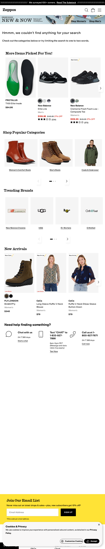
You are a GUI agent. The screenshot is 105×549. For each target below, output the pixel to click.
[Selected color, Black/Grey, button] (72, 101)
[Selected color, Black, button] (40, 101)
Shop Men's (95, 21)
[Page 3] (55, 181)
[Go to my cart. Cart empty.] (93, 10)
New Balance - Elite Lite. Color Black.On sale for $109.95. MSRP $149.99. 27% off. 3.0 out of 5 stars (53, 89)
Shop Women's (78, 21)
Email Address (16, 512)
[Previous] (38, 181)
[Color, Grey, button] (49, 101)
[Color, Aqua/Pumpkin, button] (77, 101)
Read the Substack (66, 2)
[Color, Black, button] (11, 296)
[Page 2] (53, 181)
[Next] (100, 88)
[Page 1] (50, 181)
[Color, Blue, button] (44, 101)
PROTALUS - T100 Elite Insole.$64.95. (20, 83)
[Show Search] (86, 10)
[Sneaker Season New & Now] (52, 19)
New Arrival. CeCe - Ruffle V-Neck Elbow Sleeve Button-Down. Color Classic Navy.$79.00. (83, 284)
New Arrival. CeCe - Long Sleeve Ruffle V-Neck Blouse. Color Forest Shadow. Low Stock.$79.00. (51, 284)
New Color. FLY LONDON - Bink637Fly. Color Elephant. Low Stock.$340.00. (19, 283)
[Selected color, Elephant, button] (6, 296)
